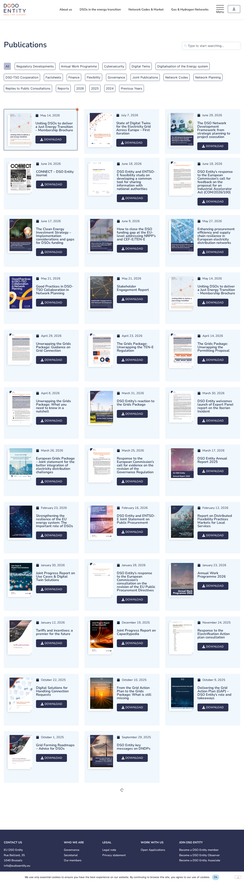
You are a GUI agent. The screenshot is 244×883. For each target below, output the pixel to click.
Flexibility (93, 77)
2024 (110, 88)
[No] (238, 877)
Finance (73, 77)
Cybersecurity (114, 66)
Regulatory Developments (35, 66)
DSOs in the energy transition (100, 9)
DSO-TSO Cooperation (22, 77)
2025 (95, 88)
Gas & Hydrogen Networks (190, 9)
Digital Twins (141, 66)
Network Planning (208, 77)
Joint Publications (145, 77)
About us (65, 9)
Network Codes (176, 77)
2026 (80, 88)
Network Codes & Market (146, 9)
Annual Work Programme (79, 66)
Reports (63, 88)
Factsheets (53, 77)
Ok (215, 877)
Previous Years (131, 88)
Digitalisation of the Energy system (182, 66)
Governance (116, 77)
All (7, 66)
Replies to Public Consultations (28, 88)
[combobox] (211, 45)
